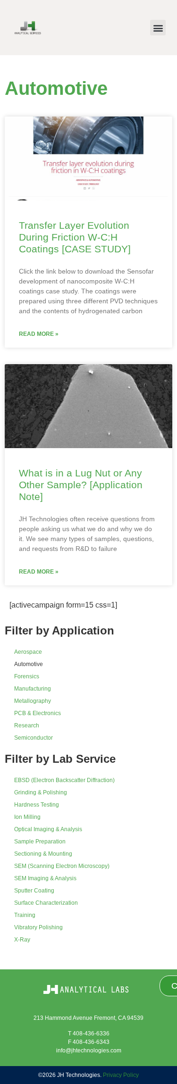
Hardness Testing (36, 804)
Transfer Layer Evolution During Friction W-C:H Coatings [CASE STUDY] (75, 237)
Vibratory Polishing (38, 927)
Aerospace (28, 652)
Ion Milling (27, 817)
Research (26, 725)
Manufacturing (32, 688)
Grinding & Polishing (40, 792)
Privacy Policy (121, 1075)
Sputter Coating (34, 890)
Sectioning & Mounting (43, 854)
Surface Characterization (46, 903)
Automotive (28, 664)
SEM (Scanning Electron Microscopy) (62, 866)
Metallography (32, 701)
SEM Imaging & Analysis (45, 878)
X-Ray (22, 939)
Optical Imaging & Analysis (48, 829)
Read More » (39, 334)
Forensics (26, 676)
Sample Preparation (40, 841)
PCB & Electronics (37, 713)
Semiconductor (33, 737)
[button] (158, 27)
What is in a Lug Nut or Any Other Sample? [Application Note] (81, 484)
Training (24, 915)
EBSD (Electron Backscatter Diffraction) (64, 780)
